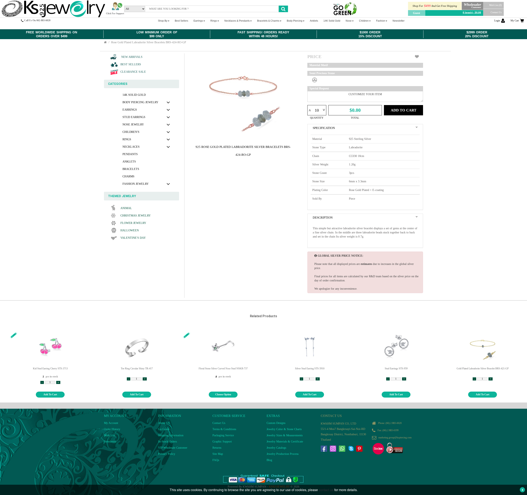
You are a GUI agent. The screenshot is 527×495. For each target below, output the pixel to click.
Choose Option (223, 394)
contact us (326, 489)
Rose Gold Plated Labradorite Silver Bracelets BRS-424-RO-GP (148, 42)
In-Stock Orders (167, 441)
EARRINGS (129, 109)
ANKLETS (129, 161)
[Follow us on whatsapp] (342, 449)
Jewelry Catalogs (276, 447)
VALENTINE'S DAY (133, 237)
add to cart (50, 394)
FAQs (215, 460)
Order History (112, 429)
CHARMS (128, 176)
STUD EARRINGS (133, 117)
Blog (269, 460)
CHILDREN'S (130, 131)
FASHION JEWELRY (135, 183)
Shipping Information (170, 435)
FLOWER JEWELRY (133, 223)
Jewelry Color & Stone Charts (284, 429)
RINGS (126, 139)
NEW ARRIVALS (131, 57)
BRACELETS (130, 169)
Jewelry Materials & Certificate (285, 441)
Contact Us (496, 12)
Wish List (109, 435)
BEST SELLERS (130, 64)
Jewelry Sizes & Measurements (285, 435)
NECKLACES (131, 146)
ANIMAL (126, 208)
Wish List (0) (495, 5)
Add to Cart (403, 110)
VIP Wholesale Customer (172, 447)
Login (497, 20)
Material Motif (318, 65)
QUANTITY (316, 117)
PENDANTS (130, 154)
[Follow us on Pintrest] (359, 449)
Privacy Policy (166, 453)
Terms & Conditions (224, 429)
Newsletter (110, 441)
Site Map (217, 453)
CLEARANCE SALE (133, 71)
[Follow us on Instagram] (333, 449)
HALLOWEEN (129, 230)
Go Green (163, 429)
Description (323, 217)
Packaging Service (223, 435)
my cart (515, 20)
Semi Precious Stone (322, 73)
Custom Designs (276, 423)
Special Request (319, 88)
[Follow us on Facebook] (324, 449)
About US (164, 423)
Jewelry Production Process (282, 453)
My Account (111, 423)
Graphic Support (222, 441)
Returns (216, 447)
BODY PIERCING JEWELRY (140, 102)
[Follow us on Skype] (351, 449)
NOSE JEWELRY (133, 124)
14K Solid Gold (134, 94)
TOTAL (355, 117)
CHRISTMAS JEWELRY (135, 215)
